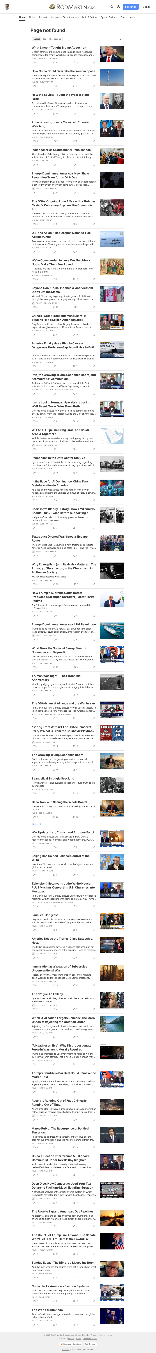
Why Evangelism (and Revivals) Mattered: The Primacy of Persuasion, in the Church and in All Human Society (64, 568)
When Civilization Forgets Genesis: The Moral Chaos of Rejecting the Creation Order (64, 1020)
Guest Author (46, 82)
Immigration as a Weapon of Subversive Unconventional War (59, 968)
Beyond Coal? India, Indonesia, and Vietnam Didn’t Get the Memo (62, 290)
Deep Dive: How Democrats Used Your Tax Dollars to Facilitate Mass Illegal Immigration (62, 1185)
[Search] (112, 7)
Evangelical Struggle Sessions (53, 778)
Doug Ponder (46, 275)
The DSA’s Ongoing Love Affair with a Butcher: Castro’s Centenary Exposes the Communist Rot (64, 205)
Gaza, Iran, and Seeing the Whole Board (59, 802)
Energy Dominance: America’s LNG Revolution (64, 624)
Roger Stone (46, 220)
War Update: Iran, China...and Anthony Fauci (63, 832)
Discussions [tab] (55, 39)
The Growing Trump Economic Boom (57, 755)
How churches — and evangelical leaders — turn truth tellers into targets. (63, 784)
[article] (78, 54)
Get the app (90, 1344)
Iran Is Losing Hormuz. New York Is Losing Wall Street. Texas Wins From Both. (61, 404)
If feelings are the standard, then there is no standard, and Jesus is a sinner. (62, 270)
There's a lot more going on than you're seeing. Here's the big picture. (64, 808)
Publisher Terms (105, 1335)
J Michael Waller (47, 981)
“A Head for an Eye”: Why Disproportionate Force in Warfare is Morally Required (61, 1047)
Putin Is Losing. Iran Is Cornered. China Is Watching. (60, 124)
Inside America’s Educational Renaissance (61, 150)
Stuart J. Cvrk (50, 742)
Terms (78, 1338)
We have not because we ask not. (49, 576)
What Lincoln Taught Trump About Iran (59, 47)
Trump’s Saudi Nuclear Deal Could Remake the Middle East (64, 1075)
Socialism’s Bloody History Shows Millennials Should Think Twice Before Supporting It (63, 511)
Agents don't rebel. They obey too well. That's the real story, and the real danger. (63, 1000)
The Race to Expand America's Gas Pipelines (63, 1211)
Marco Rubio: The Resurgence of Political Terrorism (60, 1130)
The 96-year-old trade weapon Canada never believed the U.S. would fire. (62, 606)
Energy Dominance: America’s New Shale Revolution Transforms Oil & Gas (60, 175)
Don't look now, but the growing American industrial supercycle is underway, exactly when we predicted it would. (63, 761)
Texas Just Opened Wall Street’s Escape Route (60, 538)
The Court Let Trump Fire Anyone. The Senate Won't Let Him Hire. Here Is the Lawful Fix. (64, 1237)
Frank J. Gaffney (65, 390)
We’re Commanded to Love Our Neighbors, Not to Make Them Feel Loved (61, 262)
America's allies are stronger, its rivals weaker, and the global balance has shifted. (63, 1316)
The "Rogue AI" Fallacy (47, 994)
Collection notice (90, 1338)
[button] (22, 17)
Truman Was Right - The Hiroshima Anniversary (56, 678)
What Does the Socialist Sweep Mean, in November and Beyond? (59, 650)
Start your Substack (72, 1344)
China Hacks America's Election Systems (60, 1286)
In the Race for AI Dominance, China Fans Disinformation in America (60, 483)
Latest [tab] (37, 39)
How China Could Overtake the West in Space (63, 71)
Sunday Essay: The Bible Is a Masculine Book (63, 1262)
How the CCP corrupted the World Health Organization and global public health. (63, 866)
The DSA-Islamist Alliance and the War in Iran (63, 703)
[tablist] (47, 39)
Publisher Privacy (89, 1335)
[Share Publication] (118, 7)
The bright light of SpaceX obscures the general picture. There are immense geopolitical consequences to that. (64, 77)
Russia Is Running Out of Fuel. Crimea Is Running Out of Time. (59, 1102)
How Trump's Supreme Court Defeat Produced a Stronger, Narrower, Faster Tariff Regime (63, 597)
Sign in (147, 6)
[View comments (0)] (55, 366)
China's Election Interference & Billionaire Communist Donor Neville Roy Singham (61, 1158)
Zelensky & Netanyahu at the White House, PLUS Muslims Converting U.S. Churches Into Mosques (63, 887)
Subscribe (130, 6)
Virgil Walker (45, 1273)
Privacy (71, 1338)
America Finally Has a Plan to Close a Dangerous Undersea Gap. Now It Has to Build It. (64, 347)
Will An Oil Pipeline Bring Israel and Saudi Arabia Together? (60, 432)
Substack (65, 1349)
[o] (112, 128)
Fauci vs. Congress (45, 915)
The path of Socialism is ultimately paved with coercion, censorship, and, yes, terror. (61, 519)
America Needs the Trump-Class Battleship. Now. (62, 940)
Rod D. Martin (50, 58)
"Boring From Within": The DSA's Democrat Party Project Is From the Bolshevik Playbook (63, 729)
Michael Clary (46, 789)
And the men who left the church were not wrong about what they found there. (64, 1268)
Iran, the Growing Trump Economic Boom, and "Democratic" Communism (64, 377)
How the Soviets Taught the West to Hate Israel (60, 96)
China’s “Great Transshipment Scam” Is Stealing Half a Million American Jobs (59, 318)
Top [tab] (44, 39)
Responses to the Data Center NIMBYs (58, 458)
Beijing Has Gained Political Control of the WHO (61, 858)
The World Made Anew (47, 1310)
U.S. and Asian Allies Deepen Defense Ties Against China (61, 235)
